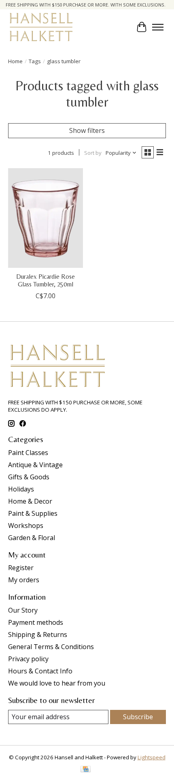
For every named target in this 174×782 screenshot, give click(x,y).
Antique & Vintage (35, 464)
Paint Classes (28, 452)
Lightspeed (152, 757)
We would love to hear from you (56, 683)
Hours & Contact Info (40, 671)
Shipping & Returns (37, 634)
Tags (35, 61)
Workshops (25, 525)
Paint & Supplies (32, 513)
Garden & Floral (31, 537)
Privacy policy (28, 658)
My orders (23, 579)
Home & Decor (30, 501)
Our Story (23, 610)
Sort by (93, 152)
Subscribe (138, 716)
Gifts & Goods (28, 476)
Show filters (87, 130)
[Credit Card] (86, 770)
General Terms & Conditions (51, 646)
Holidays (21, 489)
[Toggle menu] (158, 27)
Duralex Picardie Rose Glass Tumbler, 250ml (45, 280)
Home (15, 61)
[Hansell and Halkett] (41, 27)
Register (21, 567)
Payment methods (35, 622)
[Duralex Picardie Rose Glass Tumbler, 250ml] (45, 218)
